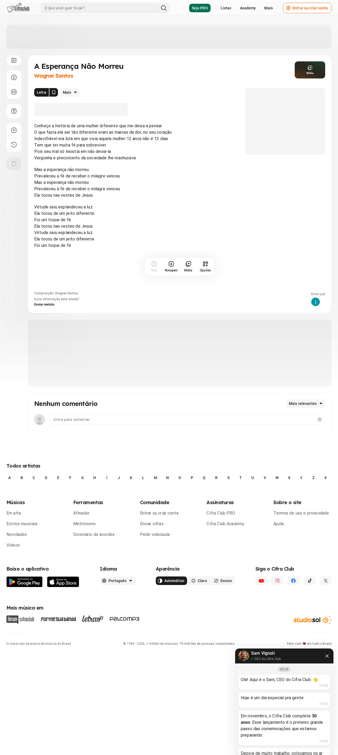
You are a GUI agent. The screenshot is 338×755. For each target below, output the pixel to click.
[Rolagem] (13, 77)
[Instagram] (277, 580)
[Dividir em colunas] (13, 91)
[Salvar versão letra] (53, 92)
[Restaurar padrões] (13, 163)
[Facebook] (293, 580)
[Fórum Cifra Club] (20, 619)
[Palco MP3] (124, 619)
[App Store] (63, 581)
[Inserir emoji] (319, 419)
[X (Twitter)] (326, 580)
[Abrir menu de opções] (13, 60)
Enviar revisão (44, 304)
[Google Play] (24, 581)
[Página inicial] (18, 8)
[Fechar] (327, 656)
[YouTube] (261, 580)
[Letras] (92, 618)
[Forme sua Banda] (58, 619)
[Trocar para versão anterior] (13, 144)
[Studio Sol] (313, 620)
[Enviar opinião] (13, 130)
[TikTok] (310, 580)
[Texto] (13, 111)
